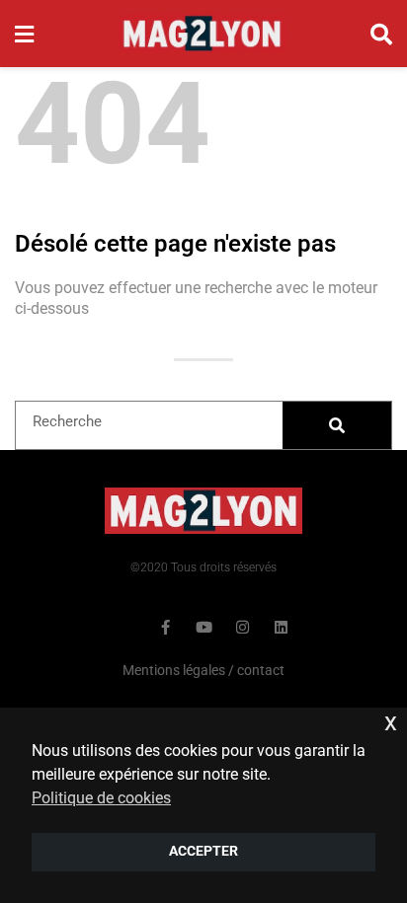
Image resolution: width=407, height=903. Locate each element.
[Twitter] (127, 627)
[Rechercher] (337, 425)
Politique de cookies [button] (101, 798)
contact (261, 670)
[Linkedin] (281, 627)
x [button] (390, 722)
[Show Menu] (24, 33)
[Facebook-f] (165, 627)
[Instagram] (242, 627)
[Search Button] (381, 33)
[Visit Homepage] (202, 33)
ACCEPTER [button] (203, 851)
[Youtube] (204, 627)
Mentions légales (173, 670)
